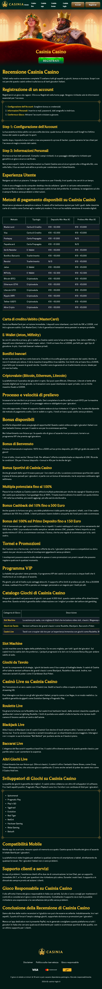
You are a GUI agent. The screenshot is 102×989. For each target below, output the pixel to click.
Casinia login (65, 4)
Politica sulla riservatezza (47, 962)
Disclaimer (28, 962)
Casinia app (43, 4)
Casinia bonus (53, 4)
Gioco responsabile (70, 962)
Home (26, 5)
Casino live (33, 4)
